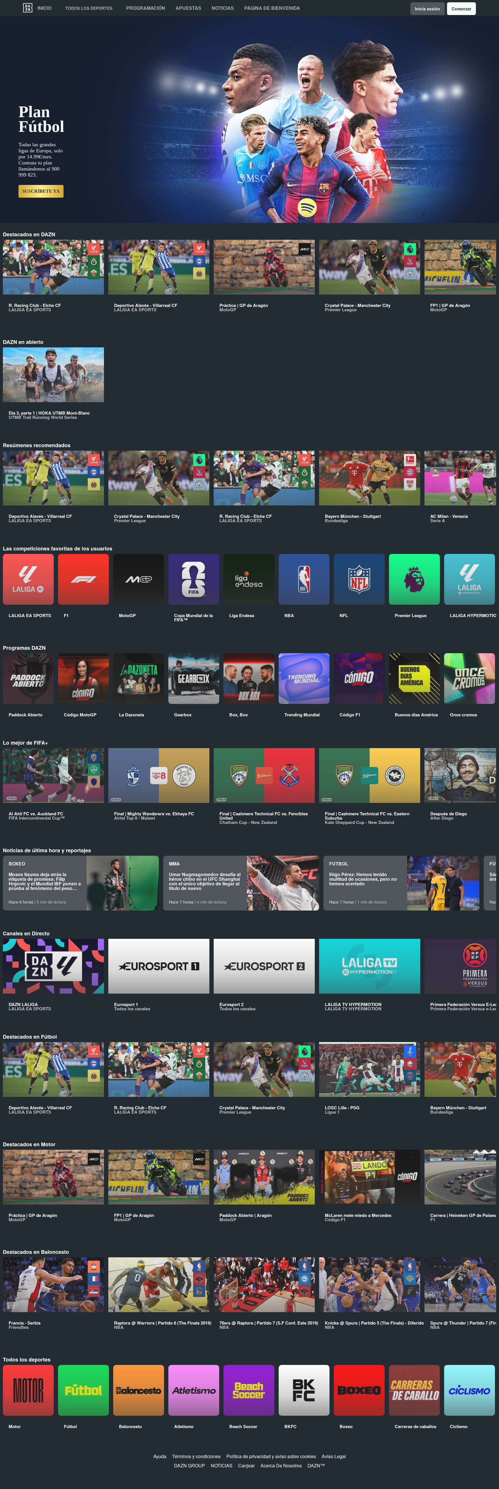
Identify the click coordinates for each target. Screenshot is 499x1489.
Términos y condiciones (196, 1456)
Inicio (44, 8)
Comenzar (461, 9)
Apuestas (188, 8)
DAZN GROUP (189, 1465)
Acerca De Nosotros (281, 1465)
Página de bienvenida (272, 8)
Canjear (246, 1465)
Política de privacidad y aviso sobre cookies (271, 1456)
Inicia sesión (427, 9)
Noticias (223, 8)
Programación (145, 8)
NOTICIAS (221, 1465)
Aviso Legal (334, 1456)
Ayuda (159, 1456)
